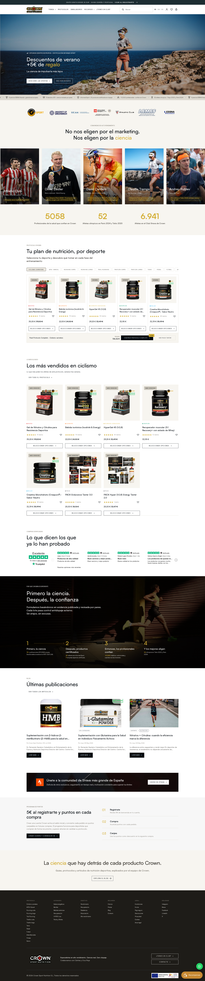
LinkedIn (164, 913)
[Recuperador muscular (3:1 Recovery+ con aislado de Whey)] (133, 289)
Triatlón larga (137, 269)
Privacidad (138, 916)
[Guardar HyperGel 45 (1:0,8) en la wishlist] (114, 316)
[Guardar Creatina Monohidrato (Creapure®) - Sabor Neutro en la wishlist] (174, 316)
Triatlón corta (120, 269)
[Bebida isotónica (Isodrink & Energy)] (72, 289)
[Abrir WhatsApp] (199, 966)
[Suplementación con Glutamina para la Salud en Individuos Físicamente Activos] (102, 713)
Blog (109, 910)
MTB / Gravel (54, 269)
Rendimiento (85, 904)
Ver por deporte (63, 81)
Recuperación (58, 913)
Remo (28, 941)
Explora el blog (101, 878)
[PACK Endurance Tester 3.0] (83, 470)
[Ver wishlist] (171, 9)
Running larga (87, 269)
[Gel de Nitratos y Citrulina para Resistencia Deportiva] (42, 289)
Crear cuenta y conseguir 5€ (43, 836)
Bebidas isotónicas (59, 910)
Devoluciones (139, 913)
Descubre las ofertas (39, 81)
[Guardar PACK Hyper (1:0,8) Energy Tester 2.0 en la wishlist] (138, 502)
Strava (164, 907)
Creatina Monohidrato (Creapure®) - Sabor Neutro (162, 310)
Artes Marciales (31, 935)
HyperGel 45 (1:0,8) (97, 309)
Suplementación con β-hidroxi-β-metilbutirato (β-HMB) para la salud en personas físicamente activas (47, 738)
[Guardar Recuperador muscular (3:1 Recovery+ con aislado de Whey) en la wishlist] (144, 316)
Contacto (110, 913)
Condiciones (138, 904)
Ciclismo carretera (36, 269)
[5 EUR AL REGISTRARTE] (137, 2)
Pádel (159, 269)
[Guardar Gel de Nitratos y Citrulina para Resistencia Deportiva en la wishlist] (53, 316)
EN (159, 9)
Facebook (165, 910)
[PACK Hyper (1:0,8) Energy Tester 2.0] (122, 470)
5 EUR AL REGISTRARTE (124, 2)
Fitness (29, 938)
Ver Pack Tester (165, 338)
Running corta (70, 269)
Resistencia (84, 910)
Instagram (165, 904)
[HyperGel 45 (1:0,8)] (102, 289)
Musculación (84, 913)
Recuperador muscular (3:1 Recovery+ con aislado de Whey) (131, 311)
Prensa (110, 907)
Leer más (34, 755)
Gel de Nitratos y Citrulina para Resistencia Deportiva (40, 310)
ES (155, 9)
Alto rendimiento (86, 916)
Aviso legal (138, 922)
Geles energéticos (59, 904)
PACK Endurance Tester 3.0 (79, 494)
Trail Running (103, 269)
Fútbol (169, 269)
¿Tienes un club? (165, 956)
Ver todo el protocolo (40, 377)
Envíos (137, 907)
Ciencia (110, 904)
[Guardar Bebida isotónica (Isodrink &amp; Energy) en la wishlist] (83, 316)
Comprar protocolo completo (137, 338)
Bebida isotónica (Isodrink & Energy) (82, 427)
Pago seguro (138, 910)
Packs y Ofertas (58, 919)
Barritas (56, 907)
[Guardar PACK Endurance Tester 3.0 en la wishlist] (99, 502)
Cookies (137, 919)
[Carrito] (176, 9)
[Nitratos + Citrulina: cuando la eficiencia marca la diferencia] (154, 713)
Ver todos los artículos (41, 692)
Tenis (150, 269)
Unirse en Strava (158, 782)
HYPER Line (57, 916)
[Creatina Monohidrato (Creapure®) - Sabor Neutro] (163, 289)
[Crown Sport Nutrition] (35, 9)
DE (162, 9)
